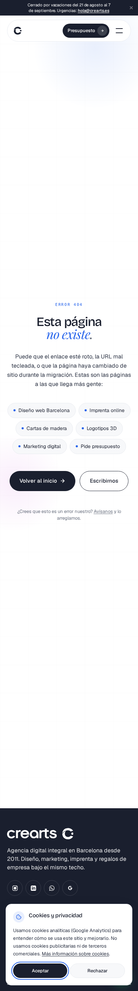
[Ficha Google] (70, 888)
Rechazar (97, 971)
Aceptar (40, 971)
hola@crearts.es (93, 10)
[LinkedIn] (33, 888)
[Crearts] (17, 31)
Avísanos (103, 511)
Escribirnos (104, 480)
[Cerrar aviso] (131, 7)
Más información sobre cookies (75, 953)
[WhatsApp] (51, 888)
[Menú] (119, 31)
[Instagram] (15, 888)
